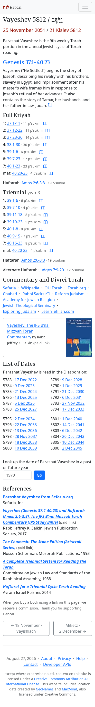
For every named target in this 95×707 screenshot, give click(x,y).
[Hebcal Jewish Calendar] (12, 7)
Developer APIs (57, 664)
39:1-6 (12, 151)
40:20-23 (20, 173)
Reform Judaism (70, 293)
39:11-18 (14, 214)
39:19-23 (14, 222)
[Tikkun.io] (45, 123)
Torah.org (77, 288)
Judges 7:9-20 (51, 270)
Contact (30, 664)
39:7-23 (13, 158)
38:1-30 (13, 144)
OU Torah (53, 288)
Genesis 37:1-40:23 (26, 62)
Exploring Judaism (19, 311)
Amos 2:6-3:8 (33, 183)
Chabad (10, 293)
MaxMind (69, 689)
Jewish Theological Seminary (29, 305)
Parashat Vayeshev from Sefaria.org (38, 497)
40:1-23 (13, 166)
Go (39, 475)
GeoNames (45, 689)
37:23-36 (14, 137)
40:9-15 (13, 236)
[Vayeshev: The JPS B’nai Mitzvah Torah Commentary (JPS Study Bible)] (79, 337)
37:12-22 (14, 130)
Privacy (64, 658)
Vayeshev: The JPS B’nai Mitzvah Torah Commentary (28, 331)
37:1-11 (13, 123)
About (46, 658)
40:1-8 (12, 229)
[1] (50, 104)
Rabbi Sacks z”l (36, 293)
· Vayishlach (26, 628)
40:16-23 (14, 243)
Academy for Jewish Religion (29, 299)
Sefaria (9, 288)
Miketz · (72, 628)
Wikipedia (30, 288)
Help (80, 658)
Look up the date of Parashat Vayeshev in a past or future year (47, 464)
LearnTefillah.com (57, 311)
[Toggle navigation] (85, 7)
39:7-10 (13, 207)
